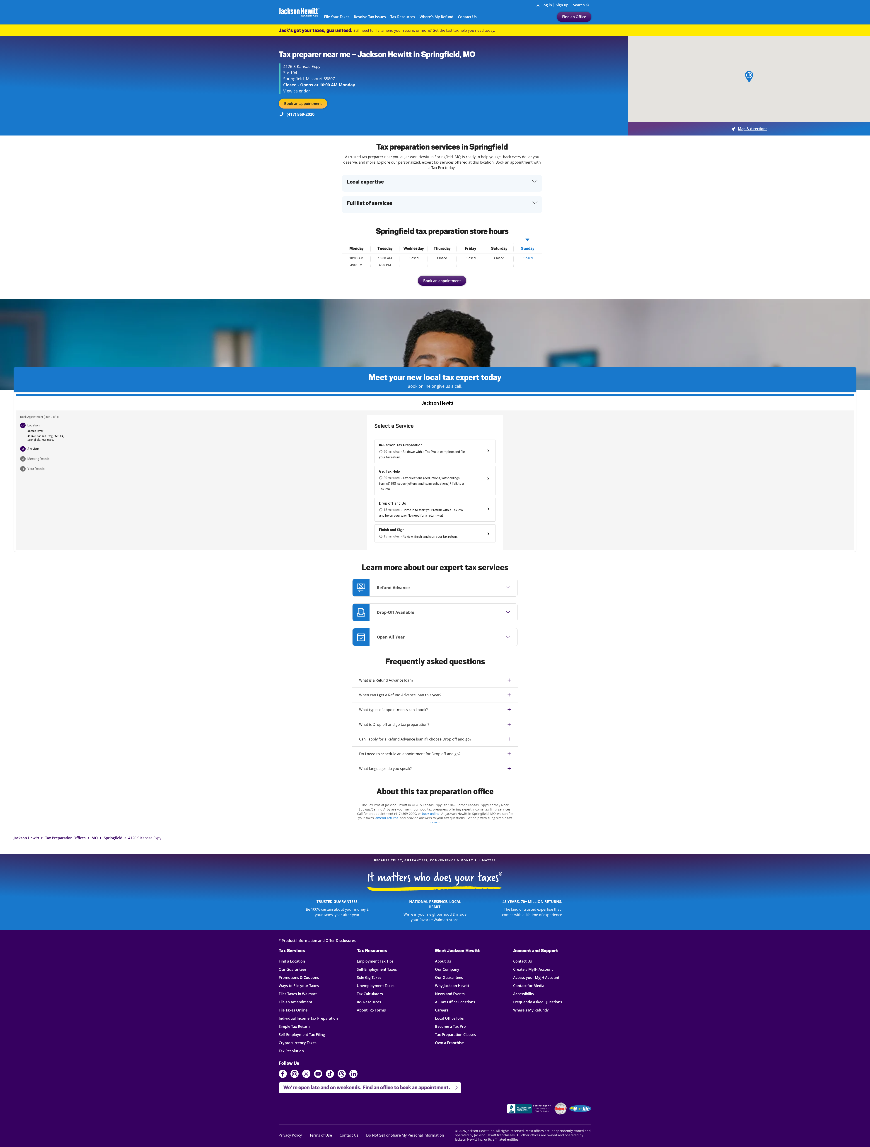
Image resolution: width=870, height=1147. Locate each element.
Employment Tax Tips (375, 961)
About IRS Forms (371, 1010)
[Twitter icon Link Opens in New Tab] (306, 1074)
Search (579, 4)
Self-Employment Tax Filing (302, 1034)
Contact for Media (528, 985)
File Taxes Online (293, 1010)
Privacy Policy (290, 1135)
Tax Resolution (291, 1050)
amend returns (386, 818)
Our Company (447, 969)
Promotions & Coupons (299, 977)
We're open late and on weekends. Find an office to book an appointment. (364, 1086)
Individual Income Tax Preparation (308, 1018)
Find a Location (292, 961)
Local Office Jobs (449, 1018)
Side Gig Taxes (369, 977)
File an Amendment (295, 1001)
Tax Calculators (370, 993)
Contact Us (467, 17)
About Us (443, 961)
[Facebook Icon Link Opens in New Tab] (283, 1074)
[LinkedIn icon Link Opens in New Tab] (353, 1076)
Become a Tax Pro (450, 1026)
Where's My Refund (436, 17)
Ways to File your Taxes (299, 985)
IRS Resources (369, 1001)
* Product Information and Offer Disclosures (317, 940)
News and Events (450, 993)
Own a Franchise (449, 1042)
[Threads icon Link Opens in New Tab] (342, 1074)
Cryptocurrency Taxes (298, 1042)
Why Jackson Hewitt (452, 985)
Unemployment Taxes (375, 985)
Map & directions (749, 128)
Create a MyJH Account (533, 969)
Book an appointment (303, 103)
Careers (441, 1010)
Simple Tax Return (294, 1026)
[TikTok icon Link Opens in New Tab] (330, 1074)
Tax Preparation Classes (455, 1034)
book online (431, 813)
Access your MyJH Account (536, 977)
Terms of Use (320, 1135)
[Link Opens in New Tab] (529, 1109)
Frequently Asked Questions (537, 1001)
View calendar (296, 91)
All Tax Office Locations (455, 1001)
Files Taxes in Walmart (298, 993)
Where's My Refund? (531, 1010)
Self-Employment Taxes (377, 969)
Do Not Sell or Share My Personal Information (405, 1135)
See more (435, 822)
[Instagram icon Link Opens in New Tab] (294, 1074)
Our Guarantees (293, 969)
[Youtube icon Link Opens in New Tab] (318, 1074)
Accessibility (523, 993)
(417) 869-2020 (300, 114)
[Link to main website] (299, 12)
